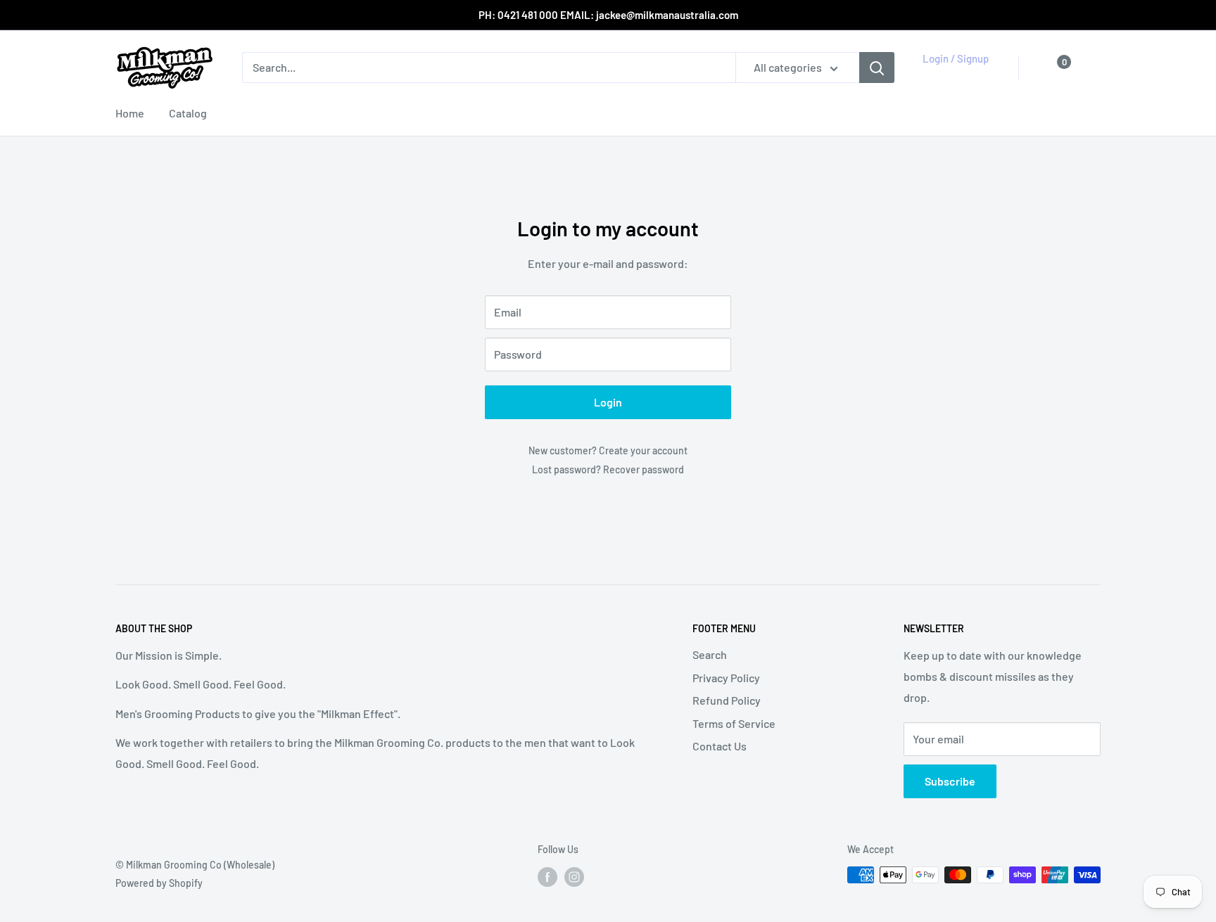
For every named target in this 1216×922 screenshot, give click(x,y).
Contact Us (719, 746)
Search (709, 654)
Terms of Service (733, 723)
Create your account (643, 450)
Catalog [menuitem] (188, 113)
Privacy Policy (726, 677)
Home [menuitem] (129, 113)
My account (953, 75)
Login (608, 402)
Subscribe (950, 781)
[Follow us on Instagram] (574, 876)
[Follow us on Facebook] (547, 876)
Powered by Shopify (159, 883)
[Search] (876, 67)
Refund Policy (726, 700)
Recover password (643, 469)
